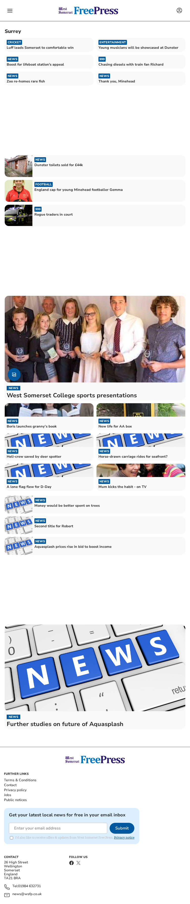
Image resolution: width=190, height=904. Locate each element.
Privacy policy (15, 790)
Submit (122, 828)
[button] (10, 11)
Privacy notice (124, 837)
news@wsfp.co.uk (27, 894)
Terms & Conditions (20, 780)
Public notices (15, 800)
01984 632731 (29, 886)
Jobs (7, 795)
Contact (10, 785)
